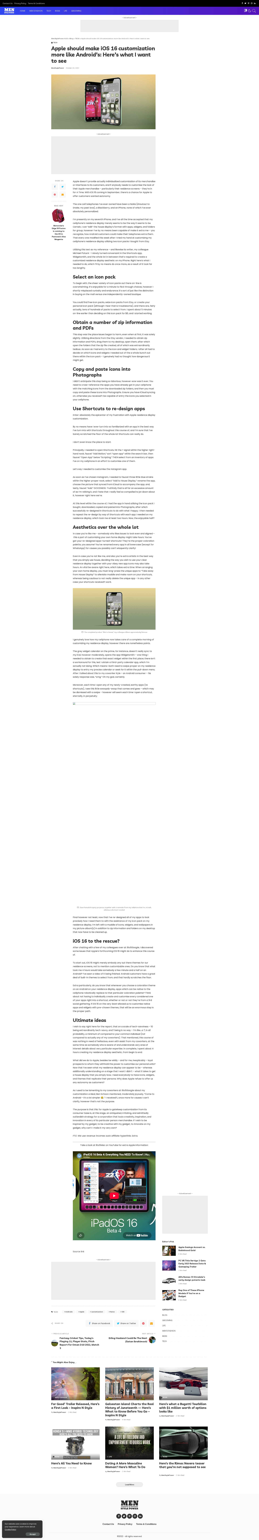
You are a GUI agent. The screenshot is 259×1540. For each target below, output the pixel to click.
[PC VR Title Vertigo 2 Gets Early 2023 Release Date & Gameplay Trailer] (169, 1265)
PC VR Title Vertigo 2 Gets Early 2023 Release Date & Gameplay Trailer (192, 1263)
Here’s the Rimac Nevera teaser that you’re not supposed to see (182, 1465)
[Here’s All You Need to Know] (75, 1443)
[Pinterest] (55, 194)
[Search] (254, 11)
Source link (78, 1251)
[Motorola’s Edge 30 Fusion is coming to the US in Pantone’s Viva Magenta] (59, 216)
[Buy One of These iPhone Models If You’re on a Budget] (169, 1295)
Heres (112, 1312)
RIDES (164, 1336)
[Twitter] (62, 186)
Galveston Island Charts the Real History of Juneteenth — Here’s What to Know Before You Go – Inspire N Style (129, 1409)
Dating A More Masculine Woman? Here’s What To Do (125, 1465)
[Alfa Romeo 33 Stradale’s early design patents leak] (169, 1280)
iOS (123, 1312)
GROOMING (167, 1320)
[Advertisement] (129, 26)
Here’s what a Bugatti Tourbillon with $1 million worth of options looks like (182, 1407)
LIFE (164, 1325)
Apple (82, 1312)
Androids (69, 1312)
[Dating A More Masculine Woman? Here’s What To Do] (129, 1443)
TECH (55, 42)
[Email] (62, 194)
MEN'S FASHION (168, 1331)
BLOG (164, 1315)
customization (97, 1312)
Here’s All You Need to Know (71, 1463)
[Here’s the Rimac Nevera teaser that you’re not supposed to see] (183, 1443)
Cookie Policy (10, 1529)
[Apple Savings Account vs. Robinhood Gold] (169, 1251)
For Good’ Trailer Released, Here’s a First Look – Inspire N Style (75, 1406)
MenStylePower (57, 68)
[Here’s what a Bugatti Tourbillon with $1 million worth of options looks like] (183, 1383)
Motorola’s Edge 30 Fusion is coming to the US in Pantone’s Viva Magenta (59, 232)
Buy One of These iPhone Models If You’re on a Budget (191, 1293)
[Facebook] (55, 186)
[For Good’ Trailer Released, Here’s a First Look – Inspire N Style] (75, 1383)
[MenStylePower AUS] (9, 11)
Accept (33, 1534)
